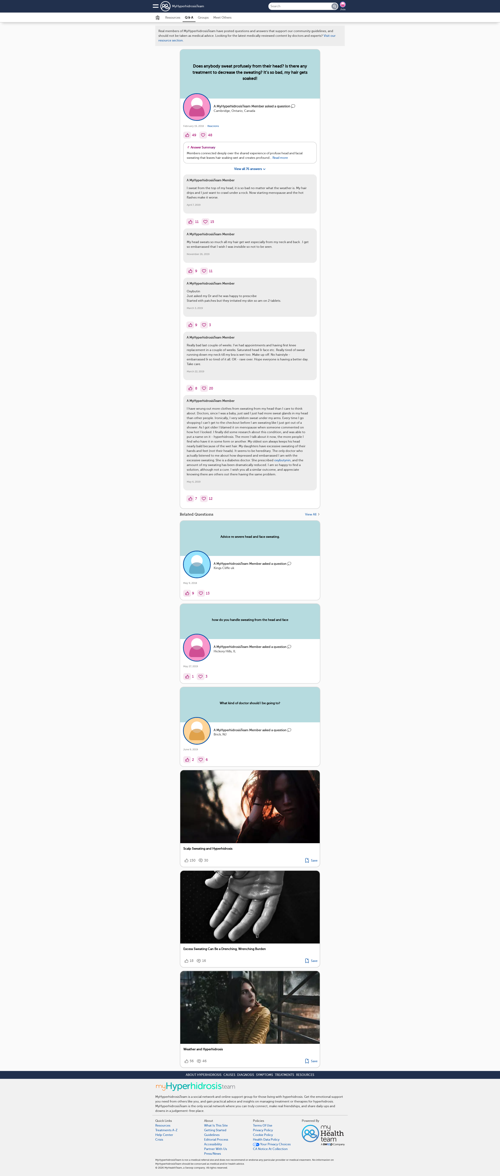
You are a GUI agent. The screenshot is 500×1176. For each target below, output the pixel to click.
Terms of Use (261, 333)
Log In (264, 357)
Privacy (239, 345)
